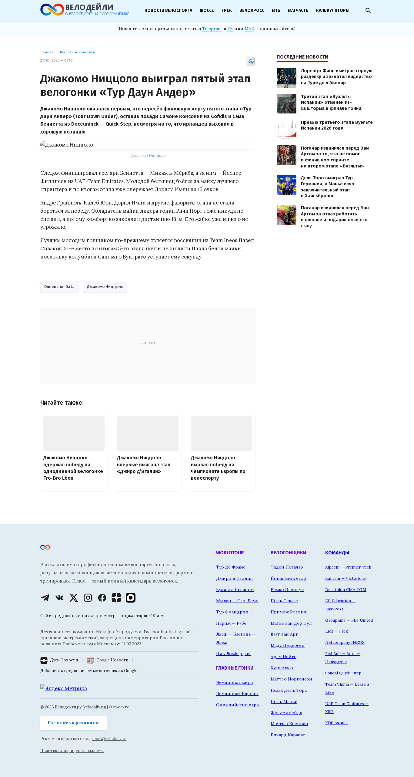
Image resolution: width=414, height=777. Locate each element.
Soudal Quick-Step (343, 673)
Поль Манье (284, 701)
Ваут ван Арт (284, 634)
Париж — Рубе (231, 623)
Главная (46, 52)
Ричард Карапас (288, 735)
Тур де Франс (230, 567)
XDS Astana (336, 722)
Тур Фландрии (232, 612)
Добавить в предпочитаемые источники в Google (88, 670)
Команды (337, 553)
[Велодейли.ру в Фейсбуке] (102, 598)
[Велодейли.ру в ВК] (59, 598)
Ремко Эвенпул (287, 589)
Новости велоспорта (168, 10)
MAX (249, 28)
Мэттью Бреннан (289, 723)
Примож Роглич (288, 612)
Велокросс (251, 10)
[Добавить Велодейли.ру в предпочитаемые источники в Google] (250, 65)
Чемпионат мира (234, 682)
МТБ (276, 10)
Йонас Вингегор (288, 578)
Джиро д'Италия (234, 578)
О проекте (119, 707)
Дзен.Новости (64, 660)
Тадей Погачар (287, 567)
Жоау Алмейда (286, 712)
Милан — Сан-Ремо (237, 600)
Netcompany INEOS (345, 642)
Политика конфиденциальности (72, 750)
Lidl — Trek (336, 631)
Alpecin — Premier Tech (348, 567)
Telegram (212, 28)
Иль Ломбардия (233, 653)
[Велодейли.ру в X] (73, 598)
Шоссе (207, 10)
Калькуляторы (332, 10)
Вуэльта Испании (235, 589)
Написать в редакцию (74, 722)
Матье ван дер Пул (291, 623)
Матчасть (298, 10)
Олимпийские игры (238, 705)
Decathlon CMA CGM (345, 589)
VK (230, 28)
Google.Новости (112, 660)
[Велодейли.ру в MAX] (130, 598)
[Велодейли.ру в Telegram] (45, 598)
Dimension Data (59, 286)
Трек (227, 10)
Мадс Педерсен (288, 645)
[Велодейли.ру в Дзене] (116, 598)
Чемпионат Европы (237, 693)
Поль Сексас (284, 600)
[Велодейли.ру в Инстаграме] (88, 598)
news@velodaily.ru (109, 738)
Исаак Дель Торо (289, 690)
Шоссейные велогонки (76, 52)
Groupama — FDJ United (349, 620)
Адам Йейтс (283, 656)
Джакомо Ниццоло (105, 286)
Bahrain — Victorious (345, 578)
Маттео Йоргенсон (291, 679)
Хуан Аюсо (282, 668)
